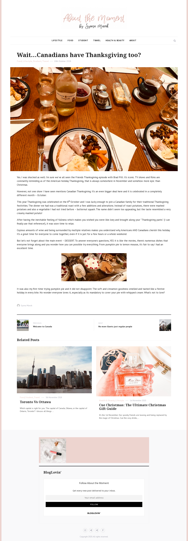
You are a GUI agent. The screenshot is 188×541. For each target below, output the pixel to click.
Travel (97, 40)
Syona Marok (26, 305)
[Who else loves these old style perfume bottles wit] (53, 451)
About (132, 40)
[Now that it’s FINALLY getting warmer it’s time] (135, 451)
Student (83, 40)
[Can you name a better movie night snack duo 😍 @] (80, 451)
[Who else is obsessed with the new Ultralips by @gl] (107, 451)
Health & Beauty (115, 40)
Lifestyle (57, 40)
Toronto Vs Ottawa (35, 402)
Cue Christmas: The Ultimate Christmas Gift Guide (132, 407)
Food (70, 40)
